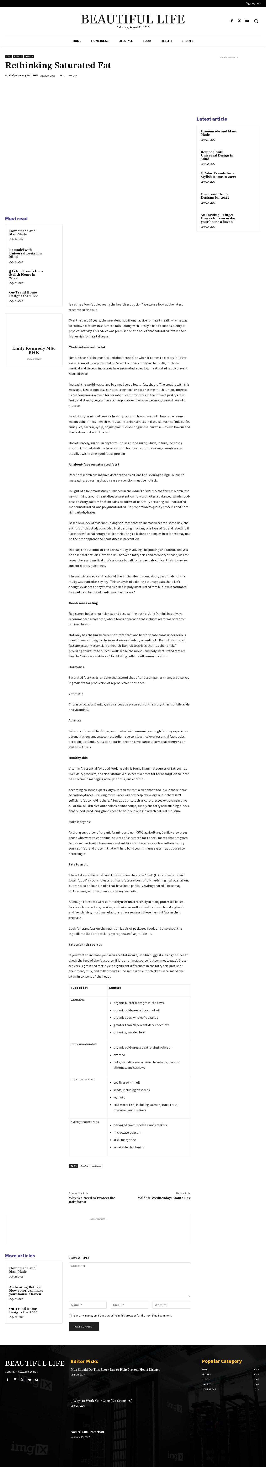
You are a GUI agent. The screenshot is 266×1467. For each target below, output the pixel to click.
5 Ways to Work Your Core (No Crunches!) (101, 1401)
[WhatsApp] (176, 75)
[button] (256, 21)
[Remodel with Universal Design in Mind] (52, 254)
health (84, 1166)
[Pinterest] (167, 75)
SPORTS (29, 56)
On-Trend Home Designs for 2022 (23, 294)
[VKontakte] (29, 1379)
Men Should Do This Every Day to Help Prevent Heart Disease (115, 1370)
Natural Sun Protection (87, 1432)
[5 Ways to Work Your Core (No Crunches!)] (182, 1411)
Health (18, 56)
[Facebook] (231, 21)
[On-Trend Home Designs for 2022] (52, 296)
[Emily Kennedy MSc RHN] (33, 330)
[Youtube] (247, 21)
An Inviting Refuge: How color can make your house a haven (26, 1290)
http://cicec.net (33, 358)
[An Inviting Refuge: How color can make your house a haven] (52, 1291)
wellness (96, 1166)
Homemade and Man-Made (22, 233)
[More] (186, 75)
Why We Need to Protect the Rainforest (92, 1200)
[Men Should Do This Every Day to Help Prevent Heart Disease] (182, 1379)
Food (8, 56)
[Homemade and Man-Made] (52, 235)
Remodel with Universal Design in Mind (25, 253)
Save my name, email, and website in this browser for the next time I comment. (123, 1315)
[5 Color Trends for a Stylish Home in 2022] (52, 275)
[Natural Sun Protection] (182, 1442)
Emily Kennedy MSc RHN (23, 75)
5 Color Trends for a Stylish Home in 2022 (26, 274)
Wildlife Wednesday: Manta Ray (164, 1198)
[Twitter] (239, 21)
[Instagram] (14, 1379)
